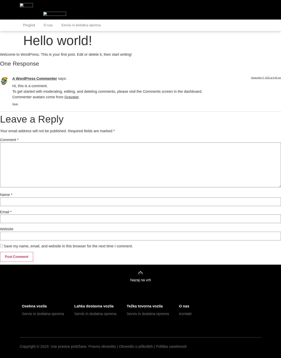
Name (6, 195)
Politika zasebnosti (171, 346)
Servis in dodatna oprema (81, 25)
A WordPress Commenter (34, 78)
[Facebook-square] (226, 347)
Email (6, 212)
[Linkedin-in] (248, 347)
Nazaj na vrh (140, 280)
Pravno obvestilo (102, 346)
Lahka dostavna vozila (94, 306)
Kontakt (185, 314)
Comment (9, 140)
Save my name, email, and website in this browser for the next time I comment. (68, 246)
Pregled (29, 25)
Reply (15, 104)
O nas (48, 25)
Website (6, 229)
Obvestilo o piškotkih (136, 346)
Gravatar (71, 97)
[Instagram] (237, 347)
